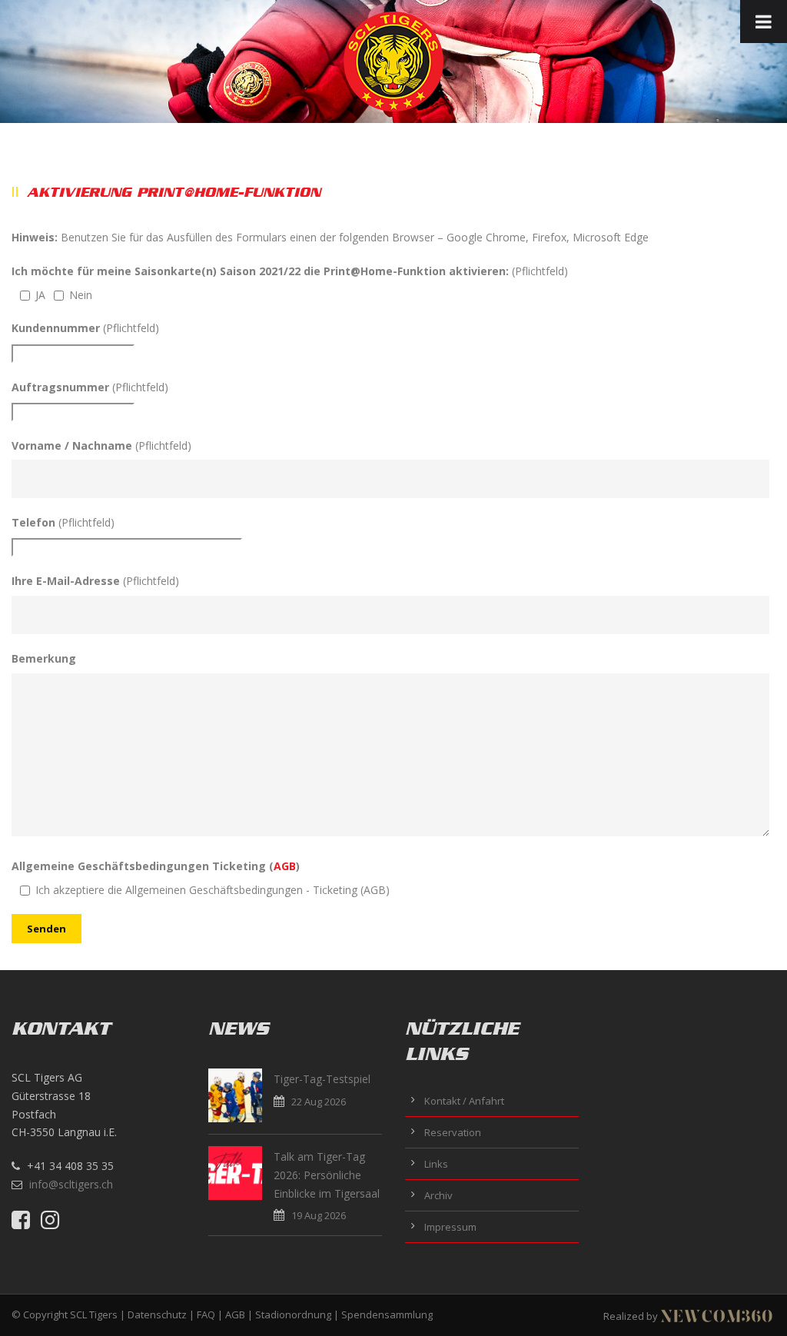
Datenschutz (157, 1314)
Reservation (452, 1132)
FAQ (206, 1314)
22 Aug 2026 (318, 1101)
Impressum (450, 1227)
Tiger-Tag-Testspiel (322, 1079)
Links (436, 1164)
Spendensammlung (387, 1314)
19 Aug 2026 (318, 1215)
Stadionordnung (293, 1314)
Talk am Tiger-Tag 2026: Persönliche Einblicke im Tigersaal (327, 1175)
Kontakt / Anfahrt (464, 1101)
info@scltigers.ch (71, 1184)
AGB (285, 866)
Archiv (438, 1195)
